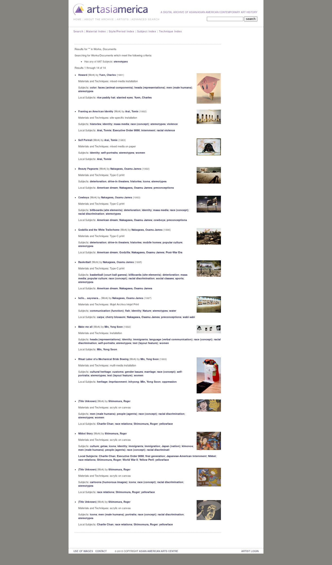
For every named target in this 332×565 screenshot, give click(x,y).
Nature (147, 310)
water (172, 310)
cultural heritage (100, 371)
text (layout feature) (145, 343)
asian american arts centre (158, 551)
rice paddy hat (106, 97)
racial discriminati (158, 449)
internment (148, 130)
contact (101, 551)
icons (146, 181)
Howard (82, 75)
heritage (102, 381)
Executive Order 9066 (126, 130)
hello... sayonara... (89, 298)
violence (172, 124)
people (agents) (127, 413)
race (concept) (140, 124)
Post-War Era (174, 252)
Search (78, 31)
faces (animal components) (115, 87)
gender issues (134, 371)
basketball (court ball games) (108, 274)
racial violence (166, 130)
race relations (123, 423)
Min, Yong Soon (114, 326)
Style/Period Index (121, 31)
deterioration (98, 181)
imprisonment (118, 381)
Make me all (85, 326)
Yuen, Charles (107, 75)
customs (117, 371)
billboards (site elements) (106, 210)
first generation (155, 456)
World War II (130, 459)
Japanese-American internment (186, 456)
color (93, 87)
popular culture (172, 242)
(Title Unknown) (87, 401)
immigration (152, 446)
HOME (77, 19)
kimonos (187, 446)
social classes (165, 278)
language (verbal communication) (170, 339)
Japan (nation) (171, 446)
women (140, 152)
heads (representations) (149, 87)
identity (107, 124)
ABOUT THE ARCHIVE (99, 19)
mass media (121, 124)
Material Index (96, 31)
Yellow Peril (146, 459)
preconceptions (164, 187)
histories (95, 124)
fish (127, 310)
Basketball (84, 262)
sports (179, 278)
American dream (107, 187)
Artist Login (250, 551)
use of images (83, 551)
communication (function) (107, 310)
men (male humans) (179, 87)
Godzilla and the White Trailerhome (99, 229)
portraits (130, 514)
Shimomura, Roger (119, 401)
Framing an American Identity (95, 111)
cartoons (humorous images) (108, 482)
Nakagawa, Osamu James (125, 168)
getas (103, 446)
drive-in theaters (118, 181)
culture (94, 446)
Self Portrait (85, 140)
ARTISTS (123, 19)
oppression (169, 381)
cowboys (159, 220)
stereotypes (121, 61)
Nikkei (212, 456)
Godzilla (124, 252)
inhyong (133, 381)
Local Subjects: (88, 456)
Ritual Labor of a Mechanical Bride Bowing (103, 359)
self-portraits (109, 152)
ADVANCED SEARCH (145, 19)
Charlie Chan (105, 423)
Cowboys (83, 197)
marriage (150, 371)
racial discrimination (91, 213)
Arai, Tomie (132, 111)
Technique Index (170, 31)
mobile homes (152, 242)
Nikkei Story (85, 433)
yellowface (166, 423)
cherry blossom (115, 317)
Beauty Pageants (88, 168)
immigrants (140, 339)
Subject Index (146, 31)
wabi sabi (189, 317)
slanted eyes (125, 97)
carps (100, 317)
